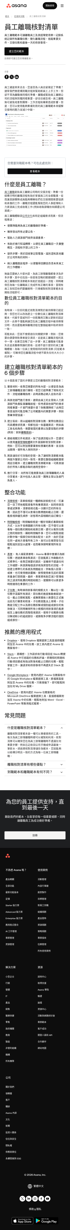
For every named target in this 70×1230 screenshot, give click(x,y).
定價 (8, 899)
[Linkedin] (29, 1199)
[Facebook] (41, 1199)
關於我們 (10, 1087)
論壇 (40, 1003)
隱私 (38, 1209)
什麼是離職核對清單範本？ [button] (26, 728)
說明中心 (42, 977)
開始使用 (50, 5)
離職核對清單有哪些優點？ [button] (26, 764)
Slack (10, 654)
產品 (8, 1003)
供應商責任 (11, 1152)
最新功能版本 (12, 892)
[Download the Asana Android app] (46, 1220)
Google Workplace (17, 675)
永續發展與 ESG (13, 1158)
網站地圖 (42, 1048)
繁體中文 (39, 1186)
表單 (9, 554)
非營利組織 (11, 1048)
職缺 (8, 1106)
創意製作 (42, 892)
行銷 (8, 983)
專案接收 (42, 938)
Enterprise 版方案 (14, 918)
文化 (8, 1119)
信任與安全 (11, 1139)
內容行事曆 (43, 886)
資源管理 (10, 944)
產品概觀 (10, 879)
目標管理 (42, 899)
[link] (7, 16)
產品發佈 (42, 918)
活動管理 (42, 879)
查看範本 (35, 171)
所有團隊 (10, 1061)
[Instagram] (35, 1199)
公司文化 (27, 215)
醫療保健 (10, 1016)
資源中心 (42, 1009)
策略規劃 (42, 931)
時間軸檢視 (13, 521)
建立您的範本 (16, 51)
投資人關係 (11, 1132)
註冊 (35, 835)
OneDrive (12, 692)
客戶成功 (42, 1029)
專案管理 (10, 938)
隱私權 (9, 1145)
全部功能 (10, 886)
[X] (22, 1199)
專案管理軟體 (22, 442)
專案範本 (42, 1022)
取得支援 (42, 983)
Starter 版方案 (12, 905)
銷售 (8, 1009)
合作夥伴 (42, 1042)
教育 (8, 1035)
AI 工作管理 (11, 931)
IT (6, 996)
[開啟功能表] (62, 5)
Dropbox (12, 640)
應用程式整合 (12, 925)
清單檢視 (12, 500)
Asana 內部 (11, 1113)
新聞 (8, 1126)
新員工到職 (43, 905)
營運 (8, 990)
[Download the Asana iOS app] (22, 1220)
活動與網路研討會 (46, 1016)
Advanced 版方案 (14, 912)
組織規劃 (42, 912)
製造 (8, 1042)
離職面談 (26, 432)
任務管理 (42, 944)
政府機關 (10, 1029)
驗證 (40, 996)
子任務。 (12, 590)
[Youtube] (47, 1199)
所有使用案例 (44, 951)
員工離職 (9, 192)
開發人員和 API (45, 1035)
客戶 (8, 1100)
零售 (8, 1022)
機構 (8, 1055)
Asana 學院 (43, 990)
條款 (31, 1209)
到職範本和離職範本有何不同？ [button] (30, 772)
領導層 (9, 1093)
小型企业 (10, 977)
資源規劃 (42, 925)
